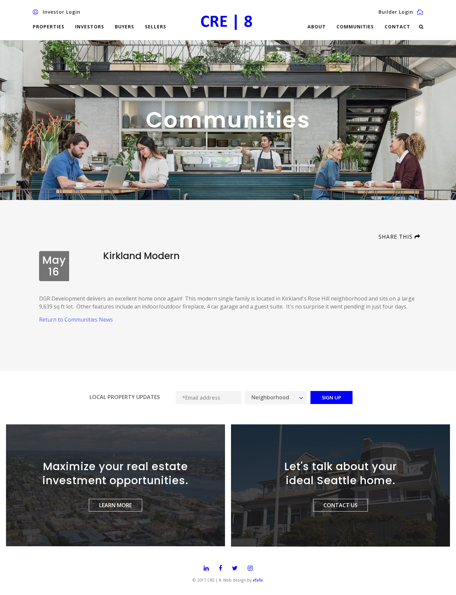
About (316, 26)
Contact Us (340, 505)
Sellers (155, 26)
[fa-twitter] (235, 568)
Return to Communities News (76, 319)
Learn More (115, 505)
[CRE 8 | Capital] (228, 21)
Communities (355, 26)
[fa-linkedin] (206, 568)
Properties (48, 26)
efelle (258, 580)
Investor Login (61, 12)
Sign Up (331, 397)
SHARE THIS (396, 236)
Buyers (124, 26)
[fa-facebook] (220, 568)
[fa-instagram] (250, 568)
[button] (276, 397)
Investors (89, 26)
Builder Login (396, 12)
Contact (397, 26)
